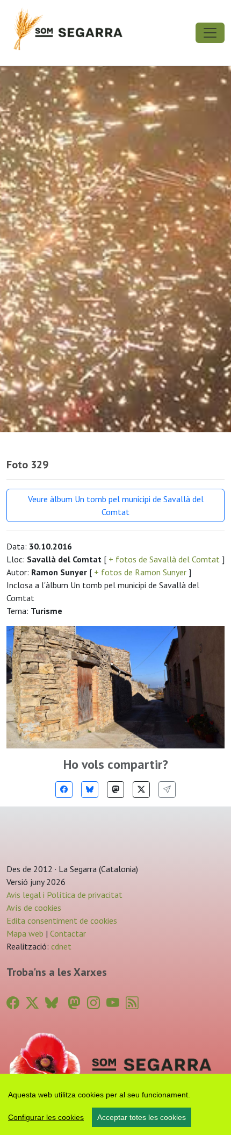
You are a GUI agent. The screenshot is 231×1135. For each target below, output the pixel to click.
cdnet (60, 946)
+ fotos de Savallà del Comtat (164, 559)
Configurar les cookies (46, 1117)
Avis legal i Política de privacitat (64, 894)
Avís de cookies (33, 907)
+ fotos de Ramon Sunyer (140, 572)
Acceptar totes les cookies (141, 1117)
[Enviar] (167, 789)
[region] (115, 1104)
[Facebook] (64, 789)
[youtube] (112, 1003)
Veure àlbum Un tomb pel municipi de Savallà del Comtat (116, 505)
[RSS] (132, 1003)
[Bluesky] (89, 789)
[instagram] (93, 1003)
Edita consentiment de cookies (61, 920)
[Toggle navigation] (210, 33)
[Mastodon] (115, 789)
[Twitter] (141, 789)
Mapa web (25, 933)
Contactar (68, 933)
